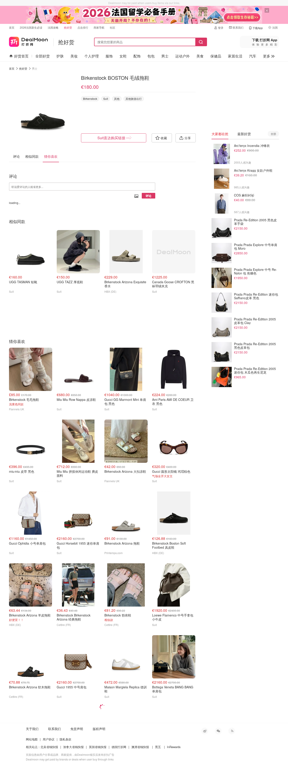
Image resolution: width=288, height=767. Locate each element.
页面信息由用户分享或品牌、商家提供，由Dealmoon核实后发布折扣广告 (70, 754)
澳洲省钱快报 (140, 747)
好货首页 (21, 56)
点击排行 (82, 27)
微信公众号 (218, 731)
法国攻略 (53, 27)
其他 (116, 98)
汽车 (252, 56)
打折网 (28, 41)
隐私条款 (65, 739)
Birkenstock (90, 98)
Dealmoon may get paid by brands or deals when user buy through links (70, 759)
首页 (11, 27)
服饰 (109, 56)
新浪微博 (204, 731)
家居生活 (235, 56)
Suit (105, 98)
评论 (148, 196)
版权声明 (99, 728)
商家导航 (99, 27)
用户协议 (48, 739)
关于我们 (32, 728)
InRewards (174, 747)
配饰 (137, 56)
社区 (112, 27)
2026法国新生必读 (31, 27)
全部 (273, 134)
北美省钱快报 (49, 747)
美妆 (74, 56)
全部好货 (42, 56)
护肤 (60, 56)
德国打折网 (119, 747)
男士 (165, 56)
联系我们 (238, 27)
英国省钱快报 (97, 747)
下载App (257, 28)
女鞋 (123, 56)
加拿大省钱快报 (73, 747)
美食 (200, 56)
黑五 (158, 747)
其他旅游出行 (134, 98)
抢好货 (68, 27)
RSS (231, 731)
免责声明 (76, 728)
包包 (151, 56)
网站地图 (32, 739)
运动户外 (182, 56)
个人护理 (91, 56)
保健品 (215, 56)
